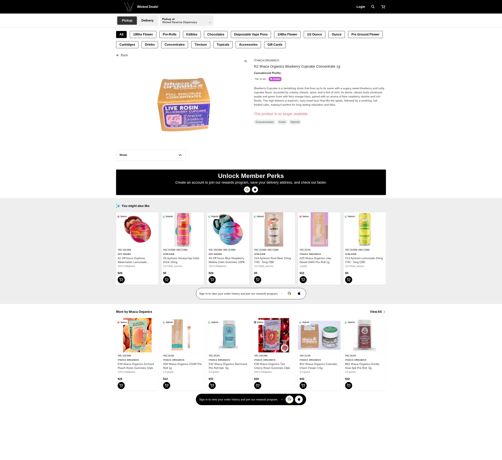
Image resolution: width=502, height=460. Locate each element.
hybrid (295, 122)
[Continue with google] (247, 189)
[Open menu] (118, 6)
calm (282, 122)
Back (124, 55)
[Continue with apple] (255, 189)
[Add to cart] (121, 279)
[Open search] (373, 7)
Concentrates (265, 122)
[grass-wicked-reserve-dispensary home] (129, 7)
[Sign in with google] (289, 294)
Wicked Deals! (147, 6)
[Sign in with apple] (299, 294)
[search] (245, 61)
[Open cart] (382, 7)
